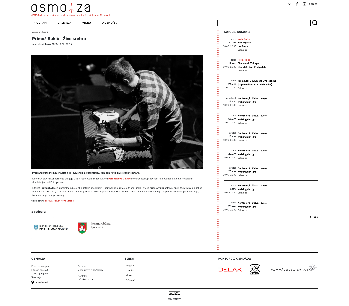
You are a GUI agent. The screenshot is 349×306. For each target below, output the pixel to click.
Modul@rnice (244, 39)
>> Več (314, 217)
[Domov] (63, 8)
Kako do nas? (41, 282)
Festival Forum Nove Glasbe (59, 201)
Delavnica (242, 50)
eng (315, 4)
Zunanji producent (40, 32)
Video (86, 22)
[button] (117, 113)
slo (310, 4)
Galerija (64, 22)
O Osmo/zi (109, 22)
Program (40, 22)
